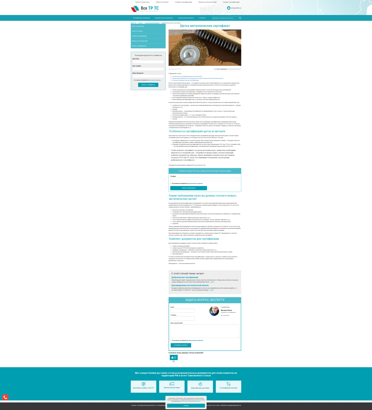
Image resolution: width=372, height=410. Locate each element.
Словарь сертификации (183, 2)
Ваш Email (135, 59)
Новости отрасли (162, 2)
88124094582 (225, 315)
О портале (202, 18)
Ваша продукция (137, 73)
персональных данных (195, 183)
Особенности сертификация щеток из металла (187, 76)
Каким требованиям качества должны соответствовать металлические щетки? (197, 78)
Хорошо (186, 406)
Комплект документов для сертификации (185, 80)
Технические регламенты (186, 18)
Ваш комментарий (176, 323)
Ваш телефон (136, 66)
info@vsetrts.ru (236, 8)
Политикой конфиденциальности (191, 401)
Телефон (173, 176)
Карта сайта (216, 405)
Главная (133, 405)
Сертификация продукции (141, 18)
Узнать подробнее (188, 188)
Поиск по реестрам (142, 2)
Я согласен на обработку (187, 183)
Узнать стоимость (148, 85)
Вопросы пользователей (207, 2)
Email (172, 307)
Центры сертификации (231, 2)
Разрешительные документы (164, 18)
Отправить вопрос (181, 345)
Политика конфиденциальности (230, 405)
